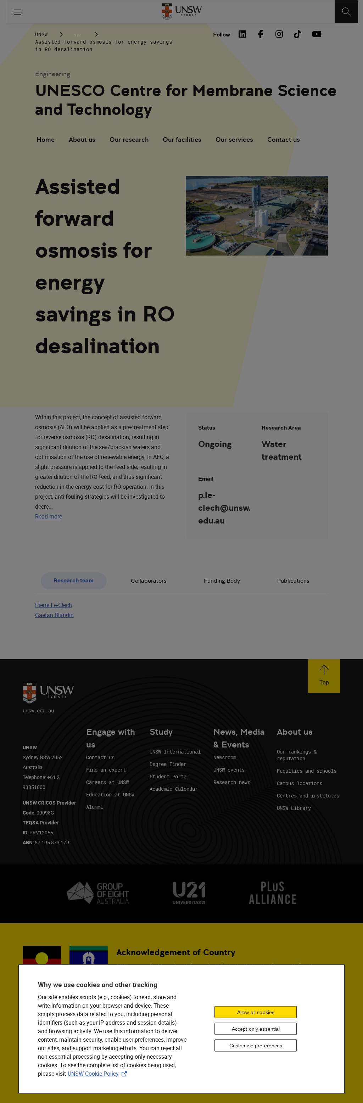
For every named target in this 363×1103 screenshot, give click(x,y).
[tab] (74, 581)
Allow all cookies (255, 1012)
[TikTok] (297, 34)
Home (46, 139)
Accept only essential (256, 1029)
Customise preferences (256, 1045)
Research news (231, 782)
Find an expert (106, 769)
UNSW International (175, 751)
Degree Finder (168, 764)
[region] (181, 1028)
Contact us (283, 139)
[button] (324, 676)
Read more (48, 516)
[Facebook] (260, 34)
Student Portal (169, 776)
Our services (234, 139)
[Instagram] (279, 34)
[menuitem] (45, 140)
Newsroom (224, 757)
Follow (221, 34)
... (78, 34)
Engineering (52, 74)
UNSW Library (294, 808)
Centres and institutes (308, 795)
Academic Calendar (174, 788)
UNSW (41, 34)
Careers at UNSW (107, 782)
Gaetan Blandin (54, 615)
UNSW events (229, 769)
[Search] (346, 11)
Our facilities (182, 139)
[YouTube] (316, 34)
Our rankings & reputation (297, 755)
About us (82, 139)
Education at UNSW (110, 794)
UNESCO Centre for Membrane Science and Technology (186, 100)
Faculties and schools (306, 770)
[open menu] (17, 11)
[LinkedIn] (242, 34)
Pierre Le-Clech (53, 605)
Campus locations (299, 783)
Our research (129, 139)
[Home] (182, 11)
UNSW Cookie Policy (99, 1073)
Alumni (94, 807)
